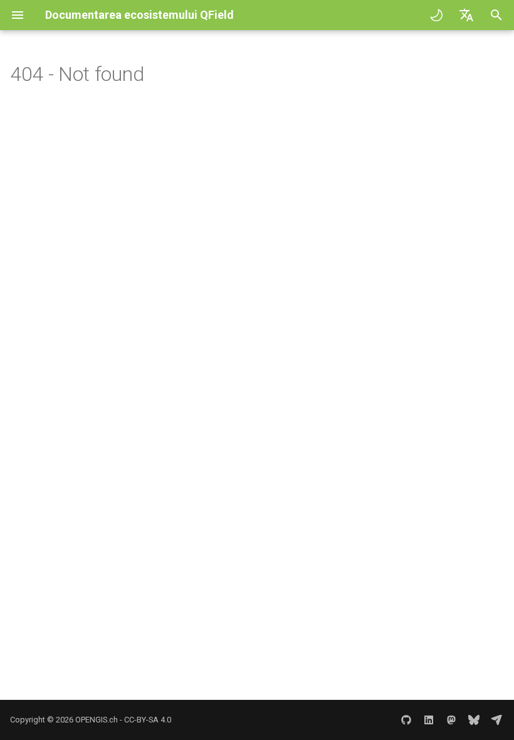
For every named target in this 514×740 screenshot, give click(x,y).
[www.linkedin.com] (429, 720)
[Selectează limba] (466, 15)
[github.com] (406, 720)
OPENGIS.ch (96, 719)
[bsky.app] (474, 720)
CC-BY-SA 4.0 (147, 719)
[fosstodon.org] (451, 720)
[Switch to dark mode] (436, 15)
